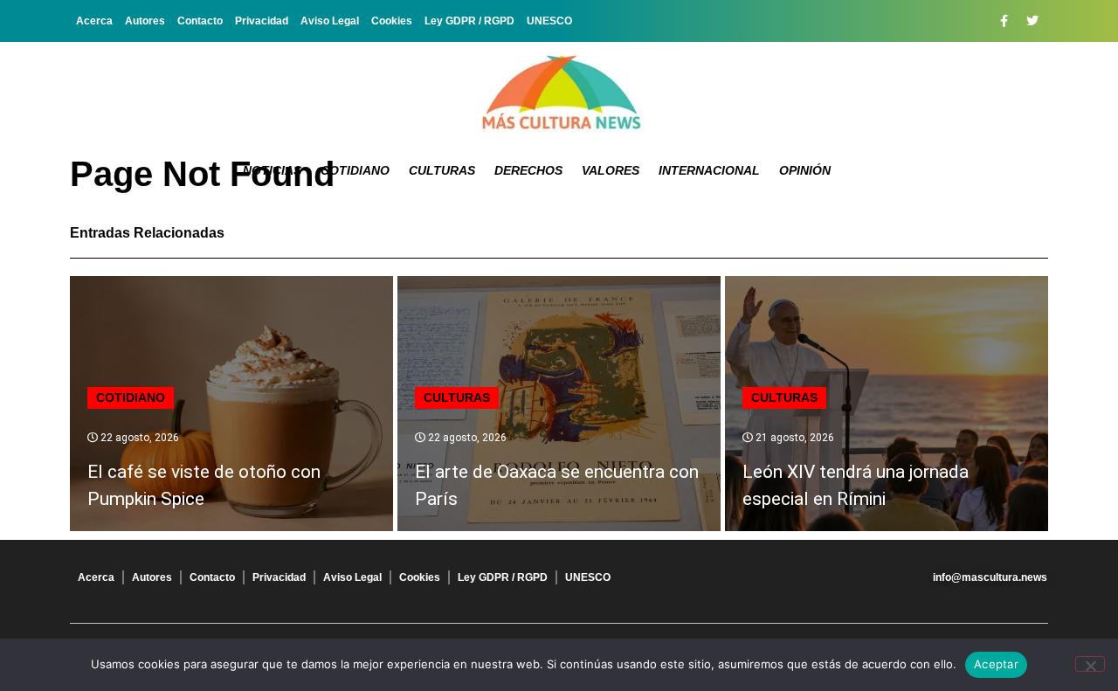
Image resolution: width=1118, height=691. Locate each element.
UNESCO (549, 21)
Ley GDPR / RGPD (469, 21)
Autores (145, 21)
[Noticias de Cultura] (559, 92)
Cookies (391, 21)
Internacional (709, 170)
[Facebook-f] (1003, 21)
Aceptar (996, 664)
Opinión (805, 170)
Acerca (94, 21)
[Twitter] (1032, 21)
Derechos (528, 170)
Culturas (442, 170)
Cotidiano (355, 170)
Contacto (200, 21)
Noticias (272, 170)
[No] (1090, 664)
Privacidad (261, 21)
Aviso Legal (329, 21)
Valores (610, 170)
